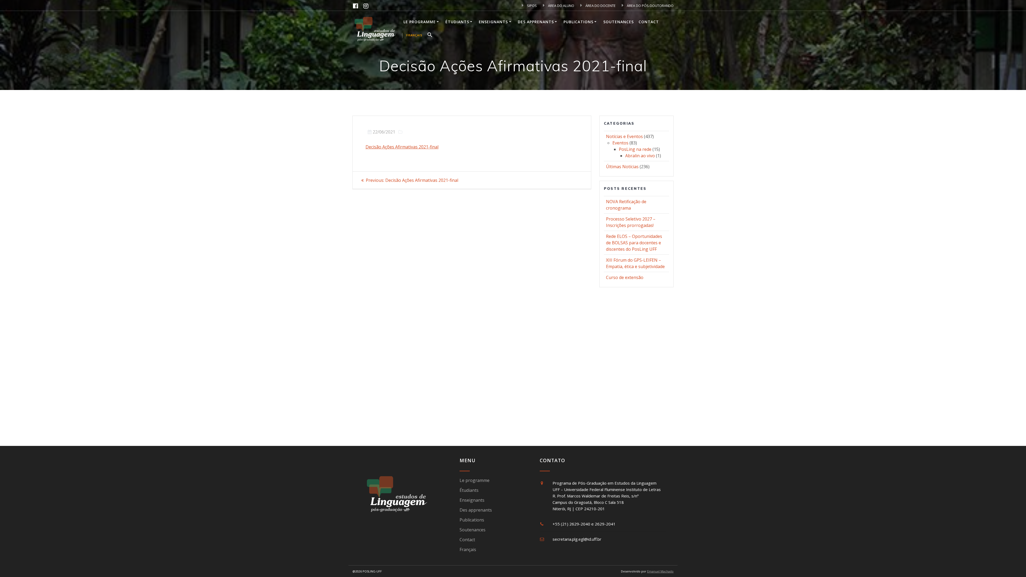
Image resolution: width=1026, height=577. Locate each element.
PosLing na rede (635, 149)
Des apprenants (536, 21)
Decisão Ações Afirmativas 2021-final (402, 147)
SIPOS (531, 5)
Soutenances (618, 21)
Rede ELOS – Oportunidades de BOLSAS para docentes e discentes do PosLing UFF (634, 242)
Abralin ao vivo (640, 156)
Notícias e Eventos (624, 136)
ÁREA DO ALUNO (560, 5)
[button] (430, 35)
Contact (649, 21)
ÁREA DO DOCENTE (600, 5)
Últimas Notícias (622, 167)
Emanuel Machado (660, 571)
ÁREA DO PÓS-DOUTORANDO (650, 5)
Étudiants (457, 21)
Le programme (419, 21)
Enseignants (493, 21)
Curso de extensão (624, 277)
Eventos (620, 143)
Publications (578, 21)
